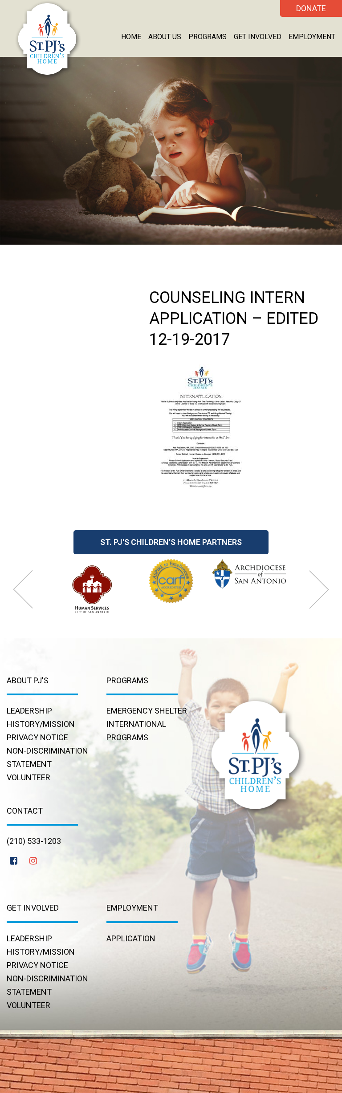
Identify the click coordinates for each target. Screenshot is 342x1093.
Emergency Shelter (146, 710)
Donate (311, 8)
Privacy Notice (37, 737)
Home (131, 36)
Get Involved (257, 36)
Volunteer (28, 777)
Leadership (29, 710)
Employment (312, 36)
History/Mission (41, 724)
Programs (207, 36)
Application (130, 938)
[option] (92, 588)
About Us (164, 36)
